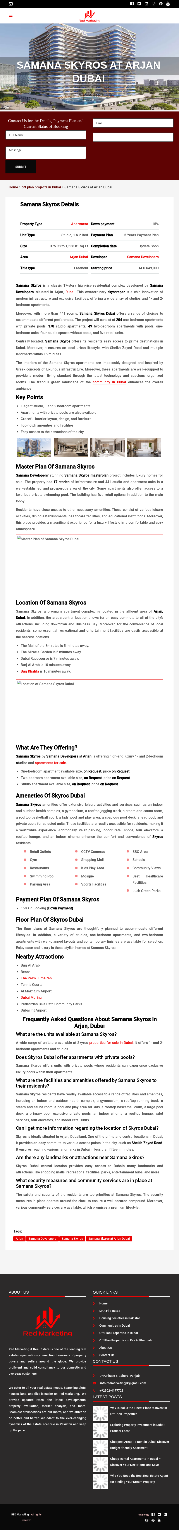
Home (103, 1303)
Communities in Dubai (114, 1325)
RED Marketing (20, 1514)
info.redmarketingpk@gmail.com (123, 1383)
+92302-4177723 (111, 1390)
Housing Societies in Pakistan (120, 1318)
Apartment (79, 224)
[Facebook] (132, 4)
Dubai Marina (31, 997)
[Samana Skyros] (34, 447)
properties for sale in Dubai (111, 1043)
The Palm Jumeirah (36, 978)
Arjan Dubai (79, 257)
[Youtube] (168, 4)
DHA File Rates (109, 1310)
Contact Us (106, 1355)
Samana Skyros (72, 1238)
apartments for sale (50, 763)
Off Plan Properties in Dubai (118, 1333)
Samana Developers (143, 257)
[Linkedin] (146, 4)
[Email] (11, 4)
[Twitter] (139, 4)
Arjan (19, 1238)
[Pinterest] (160, 4)
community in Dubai (109, 382)
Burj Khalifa (30, 671)
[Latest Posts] (100, 1412)
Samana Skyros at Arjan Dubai (109, 1238)
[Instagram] (153, 4)
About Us (105, 1347)
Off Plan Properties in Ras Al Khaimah (125, 1340)
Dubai (69, 292)
